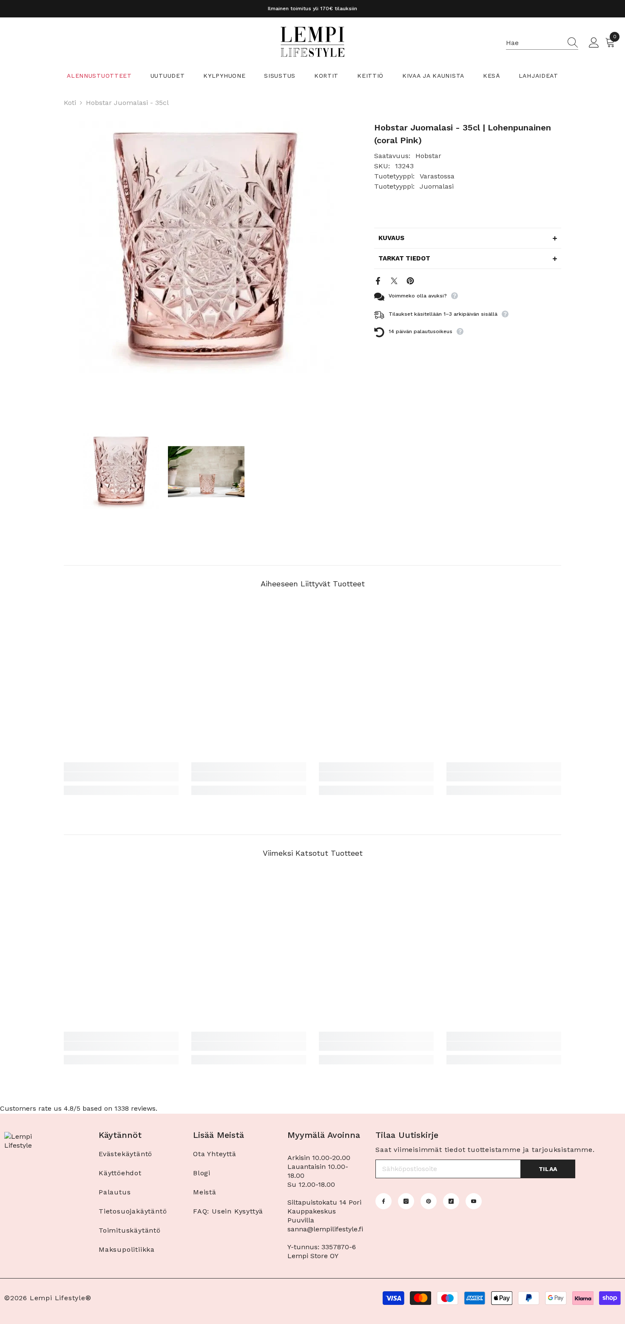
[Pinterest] (410, 280)
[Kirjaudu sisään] (594, 43)
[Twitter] (394, 280)
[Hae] (542, 43)
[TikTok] (451, 1201)
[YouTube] (474, 1201)
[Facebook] (378, 280)
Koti (70, 103)
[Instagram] (406, 1201)
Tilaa (548, 1169)
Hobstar (428, 156)
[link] (121, 776)
